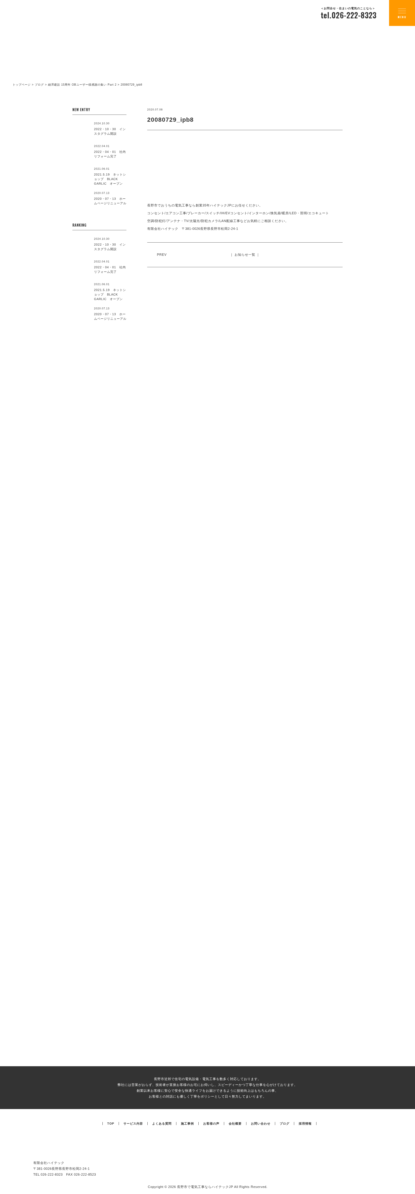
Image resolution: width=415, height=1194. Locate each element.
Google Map (365, 627)
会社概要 (315, 660)
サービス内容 (133, 1123)
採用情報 (305, 1123)
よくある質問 (162, 1123)
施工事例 (187, 1123)
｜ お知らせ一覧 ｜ (245, 254)
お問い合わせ (260, 1123)
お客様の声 (211, 1123)
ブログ (284, 1123)
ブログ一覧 (207, 908)
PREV (162, 254)
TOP (110, 1123)
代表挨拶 (121, 701)
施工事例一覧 (207, 505)
